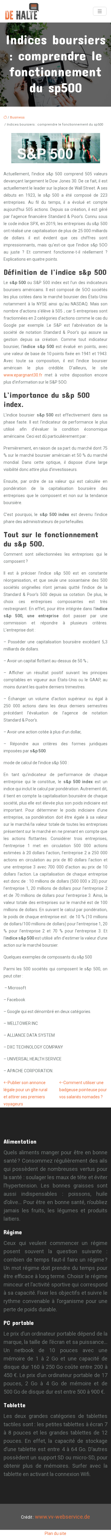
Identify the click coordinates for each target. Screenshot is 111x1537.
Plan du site (55, 1533)
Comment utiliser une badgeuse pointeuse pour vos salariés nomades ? (83, 1089)
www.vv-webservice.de (62, 1517)
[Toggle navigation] (100, 11)
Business (17, 117)
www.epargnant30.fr (23, 375)
